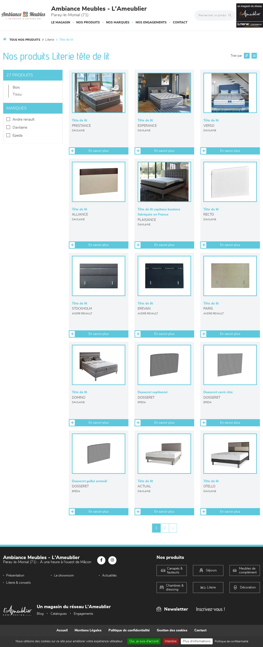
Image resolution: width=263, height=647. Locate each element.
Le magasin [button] (60, 22)
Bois (16, 87)
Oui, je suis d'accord (143, 641)
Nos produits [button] (88, 22)
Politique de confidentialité (129, 630)
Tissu (17, 94)
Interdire (170, 641)
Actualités (109, 575)
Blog (40, 613)
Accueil (62, 630)
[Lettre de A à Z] (253, 56)
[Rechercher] (230, 15)
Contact (180, 22)
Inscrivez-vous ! (210, 609)
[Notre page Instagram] (112, 560)
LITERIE (49, 39)
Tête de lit (66, 39)
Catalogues (59, 613)
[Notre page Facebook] (101, 560)
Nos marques (117, 22)
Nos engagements (151, 22)
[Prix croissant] (246, 56)
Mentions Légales (88, 630)
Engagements (83, 613)
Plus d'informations (197, 641)
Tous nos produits (24, 39)
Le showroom (64, 575)
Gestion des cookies (172, 630)
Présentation (15, 575)
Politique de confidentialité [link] (231, 641)
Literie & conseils (18, 582)
